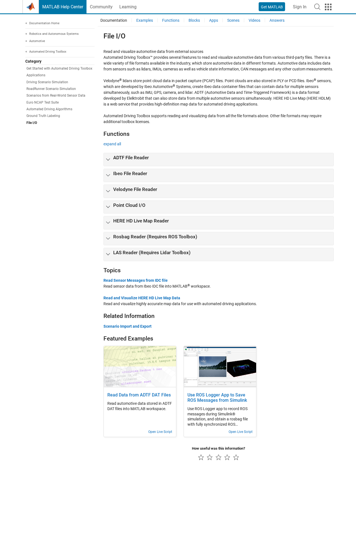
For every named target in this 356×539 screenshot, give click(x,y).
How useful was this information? (218, 448)
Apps (213, 20)
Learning (128, 6)
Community (101, 6)
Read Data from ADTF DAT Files (139, 395)
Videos (254, 20)
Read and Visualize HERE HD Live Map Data (141, 298)
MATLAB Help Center (62, 6)
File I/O (31, 123)
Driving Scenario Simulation (47, 82)
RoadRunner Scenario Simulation (51, 89)
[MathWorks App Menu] (328, 7)
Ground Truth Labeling (43, 116)
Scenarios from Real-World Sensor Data (55, 96)
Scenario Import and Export (127, 326)
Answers (277, 20)
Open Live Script (160, 432)
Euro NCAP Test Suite (42, 102)
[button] (317, 6)
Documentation (113, 20)
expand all (112, 144)
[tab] (218, 159)
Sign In (299, 6)
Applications (35, 75)
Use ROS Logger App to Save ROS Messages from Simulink (217, 398)
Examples (144, 20)
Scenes (233, 20)
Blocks (194, 20)
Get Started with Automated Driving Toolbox (59, 69)
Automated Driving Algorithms (49, 109)
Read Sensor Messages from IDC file (135, 280)
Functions (170, 20)
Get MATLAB (272, 7)
